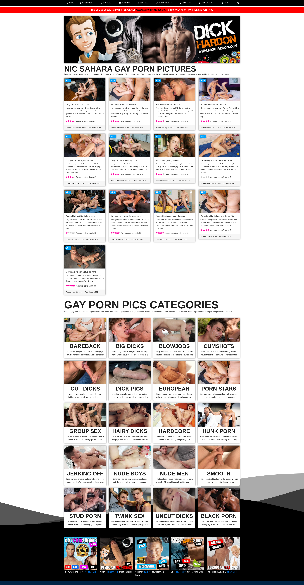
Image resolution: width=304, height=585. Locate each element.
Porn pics (186, 3)
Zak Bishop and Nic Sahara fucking (216, 160)
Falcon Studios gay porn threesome (171, 216)
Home (71, 3)
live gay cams (90, 572)
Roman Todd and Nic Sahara (213, 104)
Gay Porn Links (165, 3)
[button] (238, 3)
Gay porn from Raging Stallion (79, 160)
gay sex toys (181, 572)
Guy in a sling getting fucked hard (81, 272)
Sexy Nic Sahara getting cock (124, 160)
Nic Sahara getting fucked (167, 160)
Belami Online (233, 572)
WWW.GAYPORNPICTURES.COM (151, 10)
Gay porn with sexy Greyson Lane (126, 216)
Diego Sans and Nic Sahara (78, 104)
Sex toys (144, 3)
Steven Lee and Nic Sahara (168, 104)
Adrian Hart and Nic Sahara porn (80, 216)
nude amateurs (111, 572)
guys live (148, 572)
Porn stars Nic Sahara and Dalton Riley (217, 216)
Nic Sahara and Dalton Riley (123, 104)
